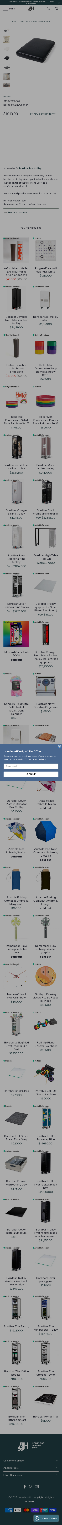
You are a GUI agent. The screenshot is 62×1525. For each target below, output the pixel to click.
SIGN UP (31, 774)
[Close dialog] (59, 746)
